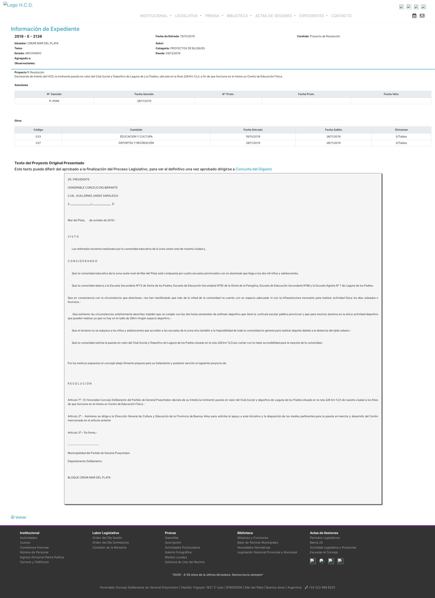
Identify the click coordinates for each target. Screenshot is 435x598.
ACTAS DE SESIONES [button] (274, 15)
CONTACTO (341, 15)
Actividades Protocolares (182, 547)
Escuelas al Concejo (324, 552)
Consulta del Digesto (254, 169)
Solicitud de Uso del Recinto (185, 562)
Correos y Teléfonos (34, 562)
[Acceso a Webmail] (422, 15)
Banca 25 (316, 542)
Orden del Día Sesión (107, 537)
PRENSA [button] (213, 15)
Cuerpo (25, 542)
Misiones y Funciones (252, 537)
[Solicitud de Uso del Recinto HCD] (414, 15)
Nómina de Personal (34, 552)
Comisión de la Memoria (109, 547)
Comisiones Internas (34, 547)
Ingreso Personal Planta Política (42, 557)
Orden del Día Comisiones (110, 542)
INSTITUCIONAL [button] (156, 15)
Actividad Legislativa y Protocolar (333, 547)
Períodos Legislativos (325, 537)
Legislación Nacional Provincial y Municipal (267, 552)
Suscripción (173, 542)
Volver (20, 517)
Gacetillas (172, 537)
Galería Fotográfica (178, 552)
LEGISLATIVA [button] (187, 15)
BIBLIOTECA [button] (238, 15)
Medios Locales (176, 557)
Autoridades (28, 537)
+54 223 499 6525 (321, 587)
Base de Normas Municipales (257, 542)
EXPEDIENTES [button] (312, 15)
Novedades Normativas (253, 547)
